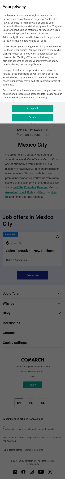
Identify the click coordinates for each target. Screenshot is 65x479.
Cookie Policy (40, 97)
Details (32, 117)
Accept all (32, 108)
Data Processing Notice (15, 97)
